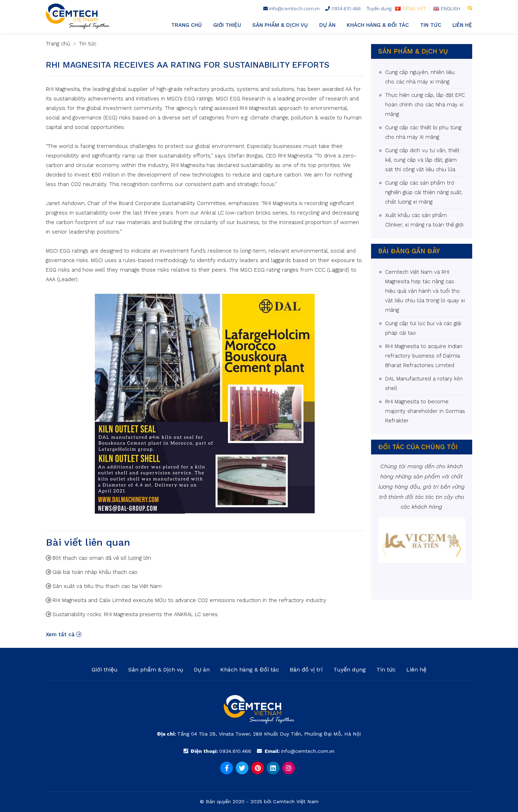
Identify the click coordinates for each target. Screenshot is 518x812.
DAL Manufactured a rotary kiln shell (424, 383)
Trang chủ (186, 25)
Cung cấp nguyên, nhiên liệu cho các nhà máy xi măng (420, 77)
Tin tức (430, 25)
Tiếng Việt (414, 9)
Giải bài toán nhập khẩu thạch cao (95, 572)
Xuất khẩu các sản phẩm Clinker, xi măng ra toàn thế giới (424, 220)
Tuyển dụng (379, 8)
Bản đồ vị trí (306, 669)
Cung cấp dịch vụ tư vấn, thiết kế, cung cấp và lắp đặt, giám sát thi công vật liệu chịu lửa (422, 160)
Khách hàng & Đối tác (378, 25)
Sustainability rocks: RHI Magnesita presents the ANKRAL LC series (135, 614)
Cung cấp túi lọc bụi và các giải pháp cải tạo (423, 328)
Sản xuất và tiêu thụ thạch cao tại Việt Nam (107, 586)
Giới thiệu (227, 25)
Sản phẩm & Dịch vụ (280, 25)
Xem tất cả (60, 634)
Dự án (327, 25)
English (450, 9)
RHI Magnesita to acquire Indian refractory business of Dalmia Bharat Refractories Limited (423, 355)
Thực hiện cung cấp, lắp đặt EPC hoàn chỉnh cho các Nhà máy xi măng (425, 104)
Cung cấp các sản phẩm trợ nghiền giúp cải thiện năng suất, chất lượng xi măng (423, 192)
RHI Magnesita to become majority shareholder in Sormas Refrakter (425, 411)
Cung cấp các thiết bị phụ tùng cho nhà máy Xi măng (423, 132)
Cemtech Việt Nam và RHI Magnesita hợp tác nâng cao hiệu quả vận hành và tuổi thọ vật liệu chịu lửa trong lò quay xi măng (425, 291)
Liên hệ (462, 25)
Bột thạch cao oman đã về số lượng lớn (102, 558)
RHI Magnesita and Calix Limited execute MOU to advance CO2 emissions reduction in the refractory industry (189, 600)
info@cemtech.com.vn (294, 8)
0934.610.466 (345, 8)
